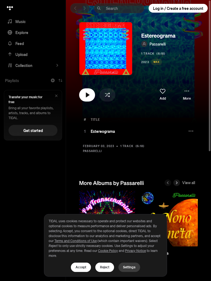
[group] (170, 218)
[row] (138, 131)
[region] (105, 245)
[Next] (84, 8)
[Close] (56, 96)
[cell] (85, 131)
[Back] (75, 8)
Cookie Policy (108, 251)
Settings (129, 267)
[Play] (84, 131)
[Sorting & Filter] (60, 80)
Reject (104, 267)
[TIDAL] (10, 8)
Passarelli (157, 43)
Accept (81, 267)
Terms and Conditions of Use (75, 241)
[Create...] (53, 80)
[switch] (163, 94)
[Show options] (191, 131)
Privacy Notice (135, 251)
